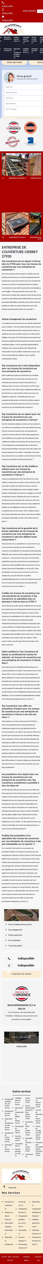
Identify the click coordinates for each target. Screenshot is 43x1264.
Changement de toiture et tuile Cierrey (9, 1137)
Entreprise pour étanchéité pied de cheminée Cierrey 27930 (39, 1149)
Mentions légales (26, 1258)
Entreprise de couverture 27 (9, 1205)
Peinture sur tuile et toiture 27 (34, 40)
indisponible (26, 958)
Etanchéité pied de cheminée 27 (26, 40)
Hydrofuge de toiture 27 (35, 50)
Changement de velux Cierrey (9, 1113)
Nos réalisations (14, 61)
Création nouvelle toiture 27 (16, 39)
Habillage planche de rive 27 (26, 50)
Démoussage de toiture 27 (8, 50)
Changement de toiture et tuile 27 (36, 1240)
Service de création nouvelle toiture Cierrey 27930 (38, 1133)
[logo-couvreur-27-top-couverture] (14, 29)
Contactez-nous (38, 1258)
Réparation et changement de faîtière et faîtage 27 (17, 53)
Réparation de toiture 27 (7, 38)
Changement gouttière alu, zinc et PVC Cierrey (9, 1103)
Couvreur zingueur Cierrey (18, 1138)
